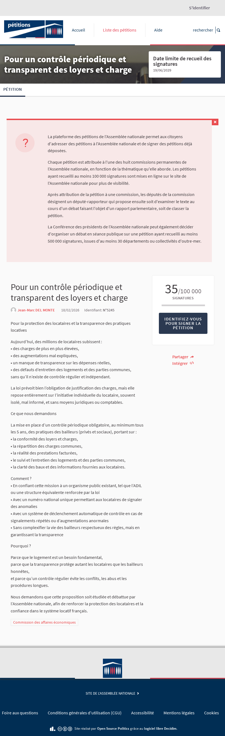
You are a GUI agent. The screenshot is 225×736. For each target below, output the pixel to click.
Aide (158, 30)
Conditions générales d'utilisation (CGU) (85, 712)
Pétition (12, 89)
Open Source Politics (113, 728)
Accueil (78, 30)
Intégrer (180, 363)
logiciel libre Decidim (160, 728)
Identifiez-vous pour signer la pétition (183, 323)
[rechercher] (218, 30)
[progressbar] (183, 305)
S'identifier (199, 7)
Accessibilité (142, 712)
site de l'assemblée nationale (111, 693)
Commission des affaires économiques (44, 622)
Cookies (211, 712)
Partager (180, 356)
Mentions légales (179, 712)
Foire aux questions (20, 712)
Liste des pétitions (119, 30)
